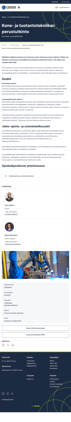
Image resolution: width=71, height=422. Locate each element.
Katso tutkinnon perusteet (35, 328)
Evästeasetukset (7, 399)
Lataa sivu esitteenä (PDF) (35, 335)
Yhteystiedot (55, 1)
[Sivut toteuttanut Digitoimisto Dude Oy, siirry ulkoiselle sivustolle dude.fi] (35, 406)
